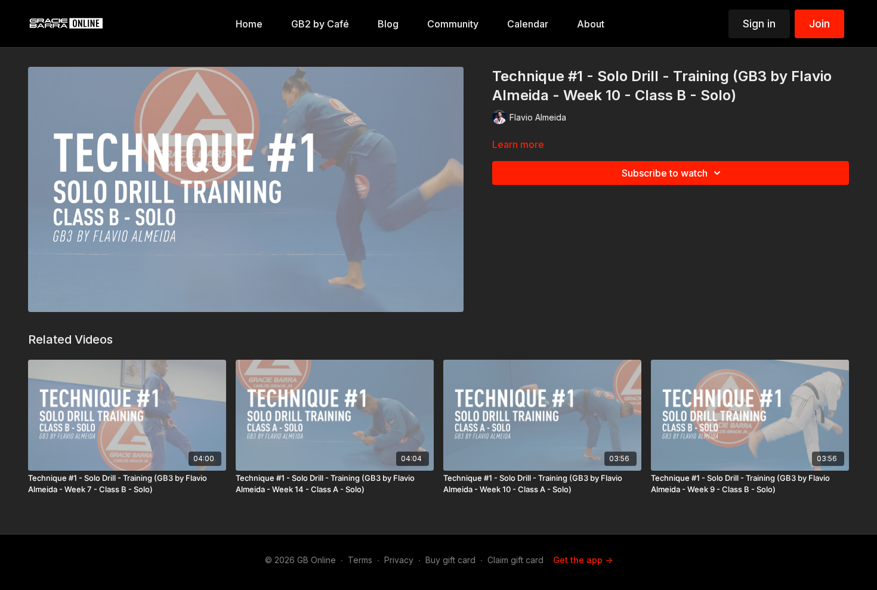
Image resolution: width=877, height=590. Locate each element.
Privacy (398, 560)
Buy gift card (450, 560)
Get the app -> (583, 560)
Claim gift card (515, 560)
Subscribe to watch (665, 173)
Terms (360, 560)
